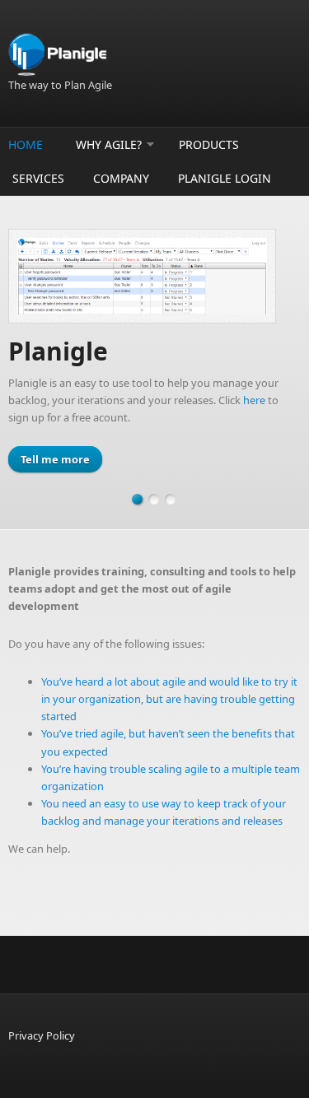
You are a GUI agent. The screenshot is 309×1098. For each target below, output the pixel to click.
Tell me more (55, 459)
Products (209, 144)
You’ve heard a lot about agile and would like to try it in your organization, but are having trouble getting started (169, 698)
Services (38, 178)
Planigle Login (224, 178)
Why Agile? (109, 144)
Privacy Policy (41, 1035)
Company (121, 178)
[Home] (154, 55)
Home (25, 144)
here (254, 400)
